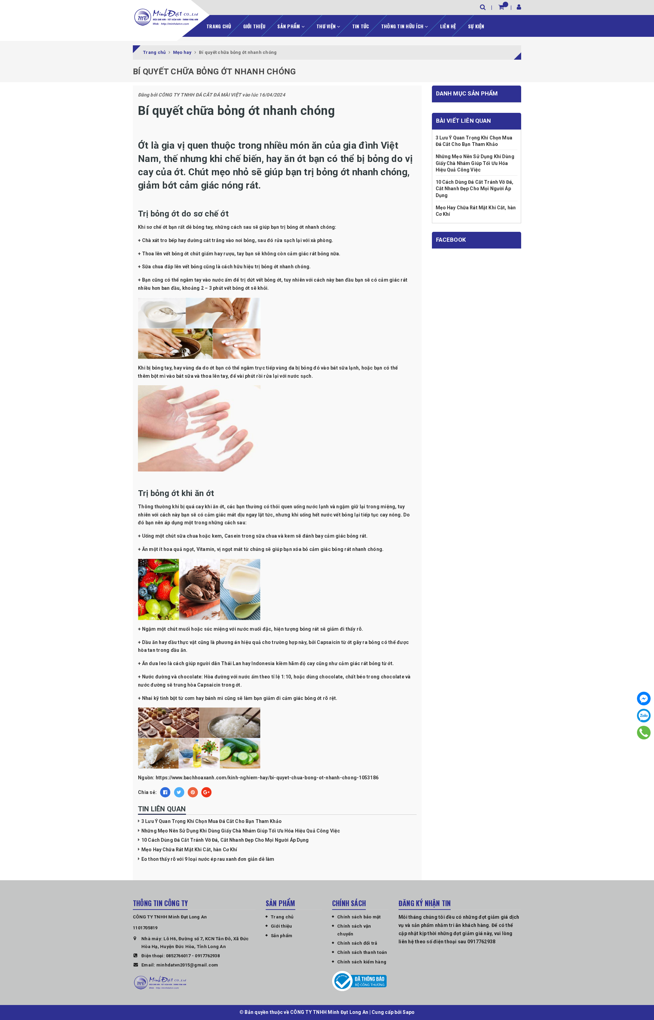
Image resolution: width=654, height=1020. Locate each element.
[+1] (206, 792)
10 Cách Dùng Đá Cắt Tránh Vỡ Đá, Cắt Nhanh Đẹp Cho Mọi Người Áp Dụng (225, 840)
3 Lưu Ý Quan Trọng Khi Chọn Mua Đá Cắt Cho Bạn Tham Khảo (211, 821)
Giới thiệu (254, 26)
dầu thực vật (182, 642)
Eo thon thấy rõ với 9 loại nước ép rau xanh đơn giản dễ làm (207, 859)
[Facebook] (644, 698)
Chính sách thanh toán (362, 952)
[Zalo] (644, 715)
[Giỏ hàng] (501, 7)
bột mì (158, 376)
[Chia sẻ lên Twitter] (179, 792)
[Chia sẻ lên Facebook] (165, 792)
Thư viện (326, 26)
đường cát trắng (206, 240)
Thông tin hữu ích (403, 26)
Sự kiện (476, 26)
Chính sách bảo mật (359, 916)
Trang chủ (218, 26)
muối (184, 629)
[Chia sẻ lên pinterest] (193, 792)
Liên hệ (448, 26)
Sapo (409, 1012)
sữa (343, 368)
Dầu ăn (150, 642)
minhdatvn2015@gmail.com (187, 964)
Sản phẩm (289, 26)
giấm (207, 253)
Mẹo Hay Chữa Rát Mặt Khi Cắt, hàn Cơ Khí (189, 849)
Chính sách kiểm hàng (361, 961)
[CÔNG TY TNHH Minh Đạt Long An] (166, 17)
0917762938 (207, 955)
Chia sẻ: (147, 792)
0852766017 (178, 955)
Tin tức (360, 26)
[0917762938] (643, 732)
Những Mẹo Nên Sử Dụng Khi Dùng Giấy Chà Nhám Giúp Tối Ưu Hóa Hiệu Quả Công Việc (240, 831)
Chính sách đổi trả (357, 943)
